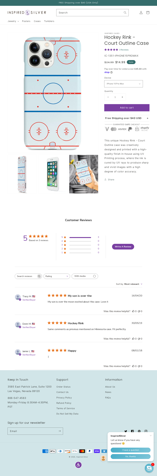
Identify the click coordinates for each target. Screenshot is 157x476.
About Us (110, 386)
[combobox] (57, 276)
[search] (92, 12)
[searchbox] (25, 276)
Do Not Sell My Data (67, 413)
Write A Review (123, 246)
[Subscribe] (59, 431)
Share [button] (111, 179)
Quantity (108, 91)
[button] (78, 464)
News (108, 392)
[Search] (125, 12)
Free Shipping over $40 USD (123, 118)
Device (107, 78)
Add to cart (127, 107)
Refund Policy (63, 403)
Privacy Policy (64, 397)
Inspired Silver (82, 457)
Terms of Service (65, 408)
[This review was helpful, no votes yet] (133, 311)
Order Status (63, 386)
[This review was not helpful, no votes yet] (139, 311)
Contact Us (62, 392)
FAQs (108, 397)
